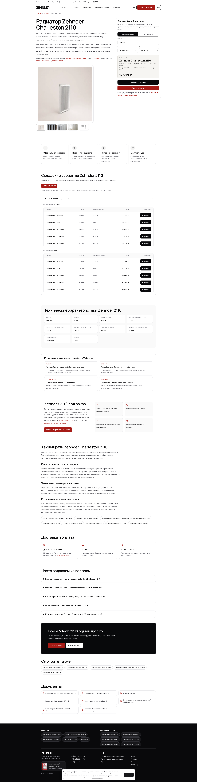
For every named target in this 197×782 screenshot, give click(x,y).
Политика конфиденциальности (112, 756)
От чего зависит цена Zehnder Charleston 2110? (67, 605)
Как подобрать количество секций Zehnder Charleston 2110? (73, 579)
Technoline (97, 58)
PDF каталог (99, 2)
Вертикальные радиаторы (52, 734)
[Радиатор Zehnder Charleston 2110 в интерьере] (52, 127)
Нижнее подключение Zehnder (75, 734)
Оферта (104, 762)
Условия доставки (63, 555)
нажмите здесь (97, 778)
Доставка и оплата (102, 7)
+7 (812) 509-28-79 (78, 759)
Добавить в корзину (138, 82)
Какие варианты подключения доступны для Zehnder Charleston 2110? (77, 596)
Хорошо (129, 775)
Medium (133, 756)
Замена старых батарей (51, 739)
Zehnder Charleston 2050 (139, 523)
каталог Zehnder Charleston (76, 58)
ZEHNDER (42, 7)
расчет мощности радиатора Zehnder (50, 61)
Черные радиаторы (70, 739)
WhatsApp (78, 2)
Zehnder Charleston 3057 (73, 523)
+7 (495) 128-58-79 (78, 756)
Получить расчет (146, 7)
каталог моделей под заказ (55, 423)
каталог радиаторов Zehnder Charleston (57, 518)
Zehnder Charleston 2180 (141, 518)
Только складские (128, 34)
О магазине (116, 7)
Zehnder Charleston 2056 (95, 523)
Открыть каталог (74, 645)
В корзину (145, 215)
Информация (87, 7)
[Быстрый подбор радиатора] (134, 7)
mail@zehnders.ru (77, 762)
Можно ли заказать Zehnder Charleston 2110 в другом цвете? (73, 614)
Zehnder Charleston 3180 (51, 523)
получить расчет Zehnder (52, 672)
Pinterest (134, 759)
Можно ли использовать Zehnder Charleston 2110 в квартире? (73, 587)
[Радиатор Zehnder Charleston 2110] (41, 127)
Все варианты (148, 34)
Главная (39, 13)
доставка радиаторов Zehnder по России (130, 667)
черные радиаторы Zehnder (101, 667)
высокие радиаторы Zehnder (77, 667)
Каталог (64, 7)
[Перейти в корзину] (158, 7)
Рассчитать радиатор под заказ (58, 430)
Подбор (75, 7)
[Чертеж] (84, 127)
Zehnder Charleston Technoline (87, 518)
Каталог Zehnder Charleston (53, 667)
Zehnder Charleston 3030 (117, 523)
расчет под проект (66, 420)
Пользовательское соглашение (112, 759)
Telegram (88, 2)
